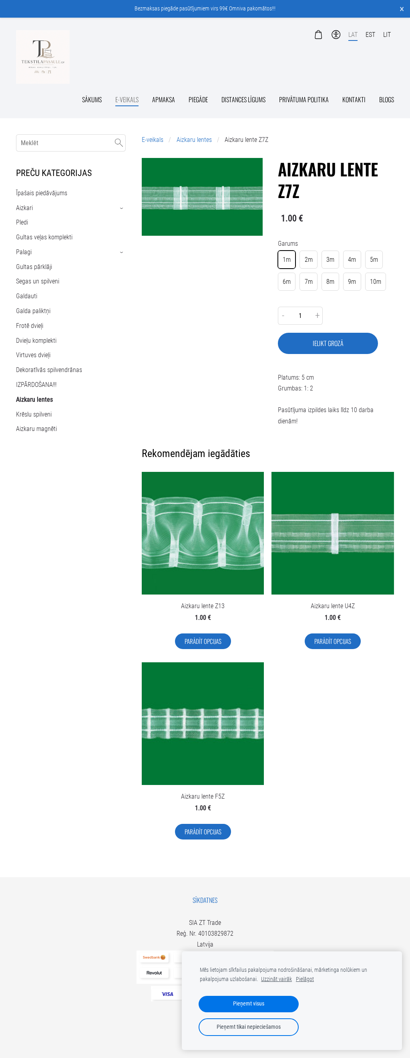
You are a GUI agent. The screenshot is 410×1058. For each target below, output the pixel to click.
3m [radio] (330, 259)
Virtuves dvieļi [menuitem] (33, 355)
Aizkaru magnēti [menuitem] (36, 429)
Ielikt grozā (328, 343)
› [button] (122, 208)
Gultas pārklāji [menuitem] (34, 267)
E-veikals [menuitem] (127, 99)
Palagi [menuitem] (24, 252)
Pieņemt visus (248, 1003)
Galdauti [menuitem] (26, 296)
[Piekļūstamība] (336, 35)
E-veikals (152, 140)
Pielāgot (305, 979)
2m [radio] (309, 259)
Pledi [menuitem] (22, 222)
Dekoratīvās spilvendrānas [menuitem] (49, 370)
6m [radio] (287, 281)
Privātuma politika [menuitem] (304, 99)
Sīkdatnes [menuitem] (205, 900)
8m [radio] (330, 281)
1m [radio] (287, 259)
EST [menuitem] (370, 34)
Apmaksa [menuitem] (163, 99)
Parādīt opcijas (203, 641)
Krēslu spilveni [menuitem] (34, 414)
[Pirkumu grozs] (318, 35)
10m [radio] (375, 281)
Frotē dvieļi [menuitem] (29, 326)
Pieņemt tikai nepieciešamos (249, 1027)
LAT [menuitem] (353, 34)
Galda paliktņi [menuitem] (33, 311)
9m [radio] (352, 281)
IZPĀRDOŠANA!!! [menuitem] (36, 384)
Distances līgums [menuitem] (243, 99)
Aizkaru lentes (194, 140)
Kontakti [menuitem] (354, 99)
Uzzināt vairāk (276, 979)
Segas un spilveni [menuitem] (37, 281)
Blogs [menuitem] (386, 99)
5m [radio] (374, 259)
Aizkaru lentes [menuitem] (34, 399)
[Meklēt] (119, 143)
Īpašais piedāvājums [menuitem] (41, 193)
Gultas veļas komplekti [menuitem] (44, 237)
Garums (288, 243)
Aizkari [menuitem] (24, 208)
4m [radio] (352, 259)
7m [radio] (309, 281)
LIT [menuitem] (387, 34)
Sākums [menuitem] (92, 99)
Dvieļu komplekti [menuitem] (36, 340)
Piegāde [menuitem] (198, 99)
